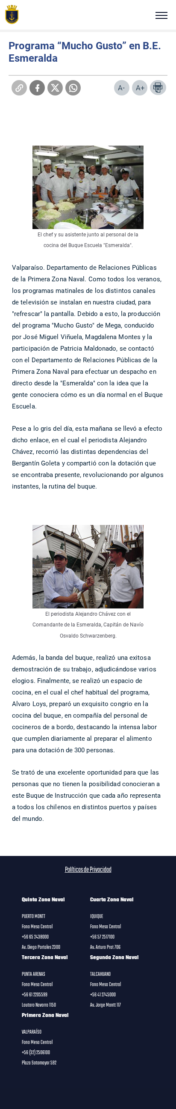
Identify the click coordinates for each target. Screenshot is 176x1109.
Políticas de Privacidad (88, 870)
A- (121, 87)
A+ (140, 87)
